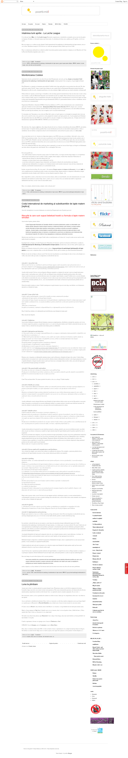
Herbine (95, 683)
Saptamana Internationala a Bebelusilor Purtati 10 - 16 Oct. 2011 (98, 574)
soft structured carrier (47, 636)
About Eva (95, 620)
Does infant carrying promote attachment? (97, 476)
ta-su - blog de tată (97, 550)
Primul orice (96, 556)
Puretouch (94, 698)
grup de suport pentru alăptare (65, 63)
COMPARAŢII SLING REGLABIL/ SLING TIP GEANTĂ (98, 452)
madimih (95, 521)
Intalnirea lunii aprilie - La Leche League (41, 33)
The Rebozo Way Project (98, 503)
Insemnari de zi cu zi (98, 596)
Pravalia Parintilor (44, 603)
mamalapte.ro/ (96, 547)
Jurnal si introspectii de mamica (98, 623)
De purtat (30, 24)
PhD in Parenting (97, 662)
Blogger (70, 753)
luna (32, 636)
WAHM (66, 24)
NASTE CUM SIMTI (97, 494)
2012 (93, 381)
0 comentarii (37, 61)
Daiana (94, 673)
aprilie (95, 398)
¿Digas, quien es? (97, 582)
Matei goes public (97, 604)
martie (95, 414)
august (95, 388)
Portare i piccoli (95, 496)
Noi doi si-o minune (98, 565)
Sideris (93, 700)
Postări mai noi (25, 643)
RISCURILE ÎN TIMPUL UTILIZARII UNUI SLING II (97, 438)
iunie (95, 393)
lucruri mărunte (97, 512)
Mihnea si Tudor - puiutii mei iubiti (97, 589)
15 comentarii (38, 190)
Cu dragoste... (96, 633)
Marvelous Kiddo (97, 653)
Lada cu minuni (97, 533)
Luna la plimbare (30, 584)
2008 (93, 430)
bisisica (94, 538)
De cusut (37, 24)
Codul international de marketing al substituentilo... (99, 408)
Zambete (95, 599)
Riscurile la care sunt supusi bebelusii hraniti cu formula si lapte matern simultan (53, 217)
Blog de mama (96, 585)
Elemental (94, 694)
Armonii (95, 536)
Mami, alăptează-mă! (98, 527)
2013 (93, 379)
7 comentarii (37, 634)
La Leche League (42, 37)
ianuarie (96, 419)
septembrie (96, 386)
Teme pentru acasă (98, 656)
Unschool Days (96, 641)
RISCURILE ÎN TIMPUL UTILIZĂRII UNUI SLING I (97, 443)
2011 (93, 422)
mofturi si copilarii (97, 518)
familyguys (95, 562)
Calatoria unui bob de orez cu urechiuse (98, 611)
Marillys (95, 676)
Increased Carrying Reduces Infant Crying (97, 482)
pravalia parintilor (37, 65)
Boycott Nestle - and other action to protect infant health (98, 648)
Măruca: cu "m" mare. (98, 630)
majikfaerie (95, 644)
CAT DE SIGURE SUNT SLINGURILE (98, 447)
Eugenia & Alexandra (98, 530)
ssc (53, 636)
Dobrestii (95, 607)
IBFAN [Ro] (58, 24)
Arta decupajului (97, 686)
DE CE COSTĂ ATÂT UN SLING (97, 456)
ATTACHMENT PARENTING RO (96, 464)
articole (28, 572)
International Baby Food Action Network (54, 107)
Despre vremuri (97, 553)
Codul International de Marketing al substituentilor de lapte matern (40, 244)
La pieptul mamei (97, 515)
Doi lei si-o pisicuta (97, 627)
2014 (93, 376)
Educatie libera (96, 659)
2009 (93, 427)
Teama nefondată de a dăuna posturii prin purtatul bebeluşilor (97, 499)
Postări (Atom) (32, 646)
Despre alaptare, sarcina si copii (97, 568)
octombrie (96, 383)
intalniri (78, 63)
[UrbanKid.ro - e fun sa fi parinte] (97, 337)
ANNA (28, 63)
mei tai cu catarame (38, 636)
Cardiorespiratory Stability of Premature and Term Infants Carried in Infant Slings (98, 472)
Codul (28, 192)
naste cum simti (29, 65)
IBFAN (74, 63)
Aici (59, 90)
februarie (96, 417)
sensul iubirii (96, 541)
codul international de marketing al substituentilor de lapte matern (44, 63)
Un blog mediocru (97, 524)
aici (77, 81)
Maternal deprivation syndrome (97, 491)
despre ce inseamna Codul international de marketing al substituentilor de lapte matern (52, 80)
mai (95, 396)
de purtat (28, 636)
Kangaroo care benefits (97, 488)
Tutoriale (50, 24)
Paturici (44, 24)
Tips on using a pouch (97, 505)
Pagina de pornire (53, 643)
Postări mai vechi (82, 643)
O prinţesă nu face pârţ (98, 593)
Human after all (97, 559)
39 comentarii (38, 570)
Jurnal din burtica (97, 601)
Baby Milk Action (96, 467)
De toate (24, 24)
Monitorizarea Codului (32, 75)
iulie (95, 391)
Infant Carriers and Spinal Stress (98, 485)
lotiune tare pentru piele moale (97, 679)
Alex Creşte (95, 544)
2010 (93, 425)
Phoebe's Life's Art (97, 665)
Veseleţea (95, 580)
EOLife (94, 479)
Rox (33, 37)
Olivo (93, 696)
